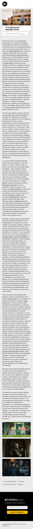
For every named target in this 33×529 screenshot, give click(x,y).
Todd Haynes (14, 197)
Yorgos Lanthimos (15, 189)
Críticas (23, 34)
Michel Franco (20, 201)
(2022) (12, 299)
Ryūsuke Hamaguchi (9, 185)
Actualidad (21, 481)
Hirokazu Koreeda (14, 195)
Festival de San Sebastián (9, 484)
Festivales (20, 484)
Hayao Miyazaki (14, 51)
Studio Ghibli (8, 63)
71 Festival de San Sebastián (10, 481)
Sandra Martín (14, 33)
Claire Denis (6, 157)
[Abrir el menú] (30, 4)
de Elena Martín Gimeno (13, 351)
